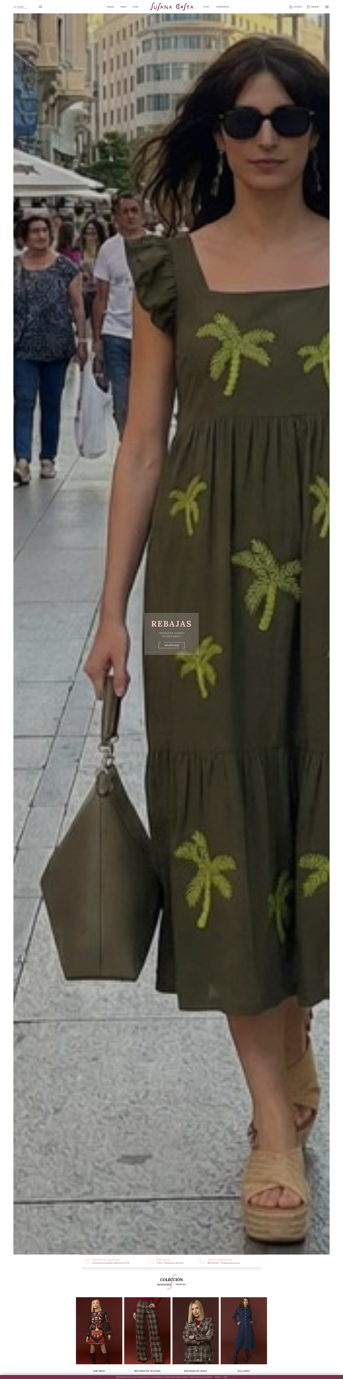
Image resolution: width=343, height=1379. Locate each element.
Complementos (222, 7)
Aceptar (217, 1377)
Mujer (135, 7)
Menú (327, 6)
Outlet (206, 7)
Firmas (123, 7)
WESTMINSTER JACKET (195, 1371)
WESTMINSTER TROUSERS (147, 1371)
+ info (225, 1377)
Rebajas (110, 7)
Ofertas (181, 1284)
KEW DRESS (99, 1371)
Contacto (40, 7)
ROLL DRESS (244, 1371)
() (315, 7)
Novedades (164, 1284)
